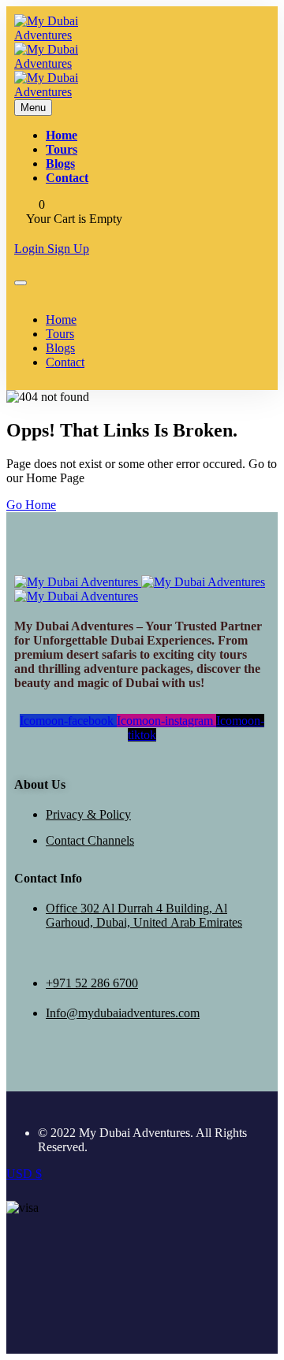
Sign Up (68, 248)
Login (30, 248)
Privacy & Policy (88, 814)
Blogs (60, 163)
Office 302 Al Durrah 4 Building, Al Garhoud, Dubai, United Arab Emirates (144, 915)
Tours (61, 149)
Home (61, 135)
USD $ (24, 1173)
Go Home (31, 504)
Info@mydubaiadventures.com (123, 1013)
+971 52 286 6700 (92, 983)
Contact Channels (90, 840)
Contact (67, 177)
